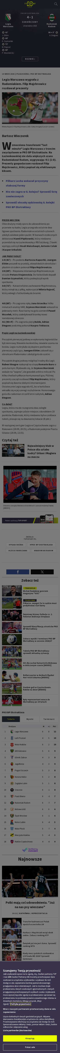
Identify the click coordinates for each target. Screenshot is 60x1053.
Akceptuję (29, 1038)
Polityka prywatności (20, 1004)
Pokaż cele (30, 1047)
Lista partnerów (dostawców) (17, 1030)
